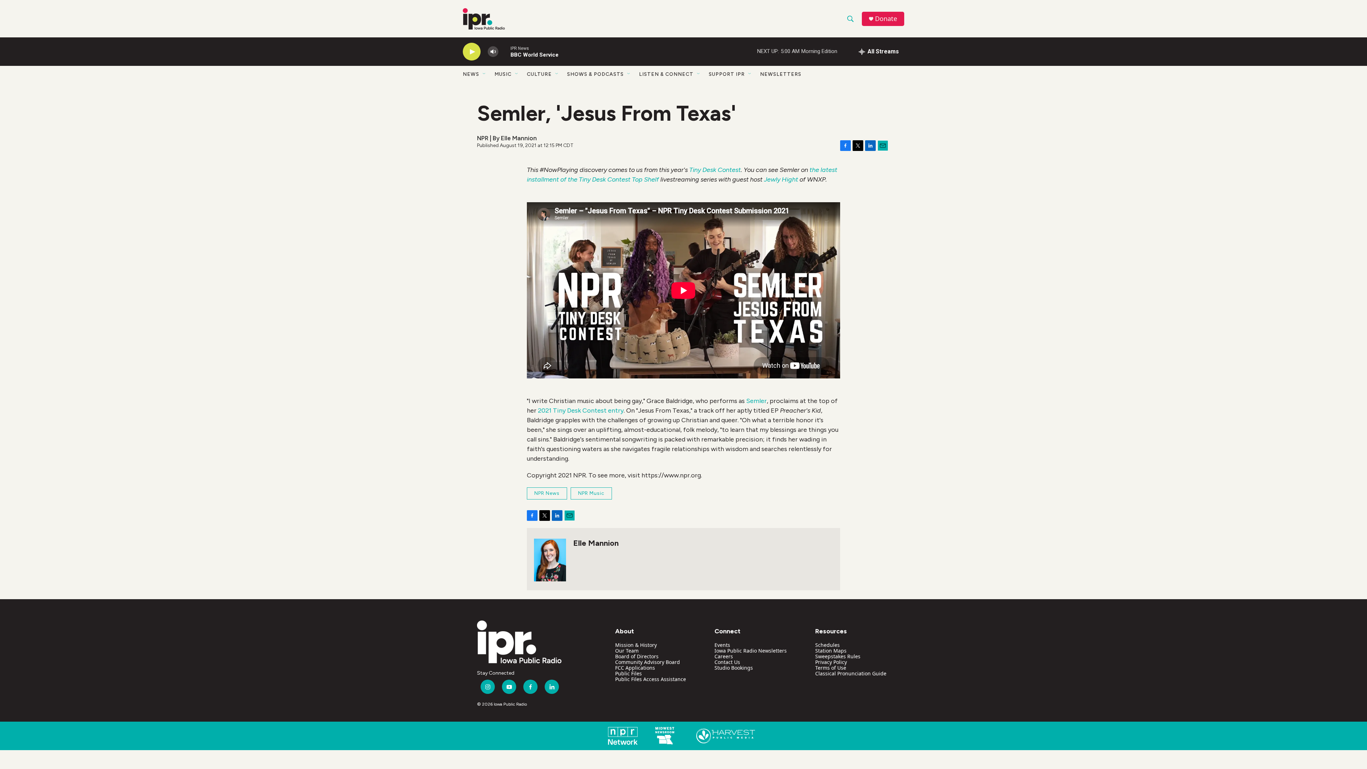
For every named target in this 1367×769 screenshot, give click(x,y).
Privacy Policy (831, 662)
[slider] (504, 51)
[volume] (493, 52)
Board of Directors (637, 656)
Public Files (628, 673)
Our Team (627, 650)
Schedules (827, 645)
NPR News (547, 493)
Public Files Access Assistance (650, 679)
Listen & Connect (666, 74)
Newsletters (780, 74)
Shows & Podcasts (595, 74)
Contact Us (727, 662)
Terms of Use (830, 667)
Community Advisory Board (647, 662)
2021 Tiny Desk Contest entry (581, 410)
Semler (756, 401)
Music (503, 74)
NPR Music (591, 493)
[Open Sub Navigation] (484, 74)
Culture (539, 74)
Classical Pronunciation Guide (850, 673)
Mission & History (636, 645)
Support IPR (727, 74)
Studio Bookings (733, 667)
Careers (723, 656)
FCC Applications (635, 667)
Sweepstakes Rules (837, 656)
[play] (471, 52)
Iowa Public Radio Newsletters (750, 650)
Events (722, 645)
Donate (886, 18)
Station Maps (831, 650)
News (471, 74)
